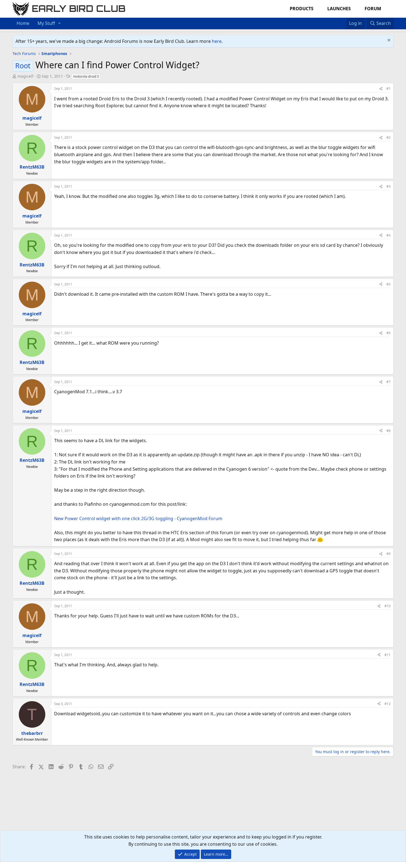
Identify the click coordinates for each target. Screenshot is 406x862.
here (217, 41)
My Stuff (46, 23)
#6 (388, 333)
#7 (388, 381)
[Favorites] (343, 20)
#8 (388, 430)
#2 (388, 137)
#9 (388, 553)
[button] (60, 23)
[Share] (380, 88)
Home (23, 23)
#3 (388, 186)
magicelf (25, 76)
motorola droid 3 (86, 76)
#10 (387, 606)
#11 (387, 655)
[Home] (338, 20)
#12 (387, 703)
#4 (388, 235)
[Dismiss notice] (388, 41)
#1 (388, 88)
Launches (339, 9)
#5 (388, 284)
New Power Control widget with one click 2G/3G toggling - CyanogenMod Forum (138, 518)
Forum (373, 9)
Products (301, 9)
